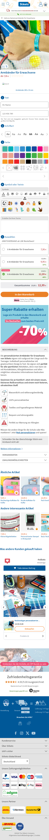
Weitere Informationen (11, 448)
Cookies (37, 835)
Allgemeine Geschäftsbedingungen (21, 835)
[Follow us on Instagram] (21, 733)
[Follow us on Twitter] (27, 733)
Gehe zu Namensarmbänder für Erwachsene (19, 18)
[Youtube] (33, 733)
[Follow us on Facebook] (16, 733)
